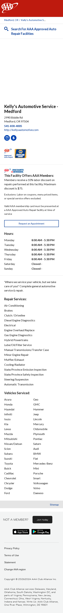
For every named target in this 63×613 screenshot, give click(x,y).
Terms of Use (11, 555)
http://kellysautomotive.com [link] (21, 129)
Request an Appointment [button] (31, 223)
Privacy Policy (11, 548)
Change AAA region (15, 569)
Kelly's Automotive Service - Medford (41, 19)
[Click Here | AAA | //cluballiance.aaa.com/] (9, 10)
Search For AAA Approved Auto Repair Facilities (33, 31)
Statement (10, 562)
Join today (42, 519)
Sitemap (54, 504)
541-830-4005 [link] (13, 126)
